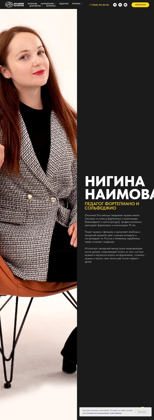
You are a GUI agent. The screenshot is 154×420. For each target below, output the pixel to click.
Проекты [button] (76, 4)
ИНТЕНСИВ (32, 4)
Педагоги (63, 4)
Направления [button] (47, 4)
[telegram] (115, 5)
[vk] (120, 5)
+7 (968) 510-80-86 (99, 5)
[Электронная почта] (125, 5)
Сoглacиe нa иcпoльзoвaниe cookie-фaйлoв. (104, 413)
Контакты (50, 6)
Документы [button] (35, 6)
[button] (140, 4)
